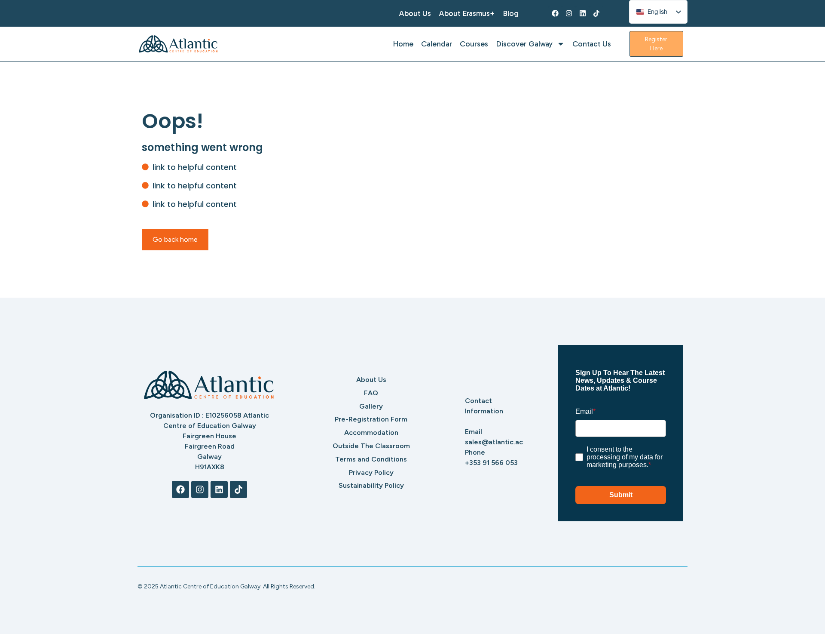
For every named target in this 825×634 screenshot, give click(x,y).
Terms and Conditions (371, 459)
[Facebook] (555, 13)
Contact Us (591, 44)
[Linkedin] (583, 13)
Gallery (371, 406)
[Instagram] (569, 13)
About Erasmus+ (467, 13)
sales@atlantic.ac (494, 442)
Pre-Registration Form (371, 419)
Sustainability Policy (371, 485)
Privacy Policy (371, 472)
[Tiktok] (596, 13)
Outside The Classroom (371, 446)
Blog (511, 13)
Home (403, 44)
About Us (415, 13)
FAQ (371, 393)
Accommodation (371, 432)
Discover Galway (524, 44)
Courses (474, 44)
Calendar (436, 44)
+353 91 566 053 (491, 463)
